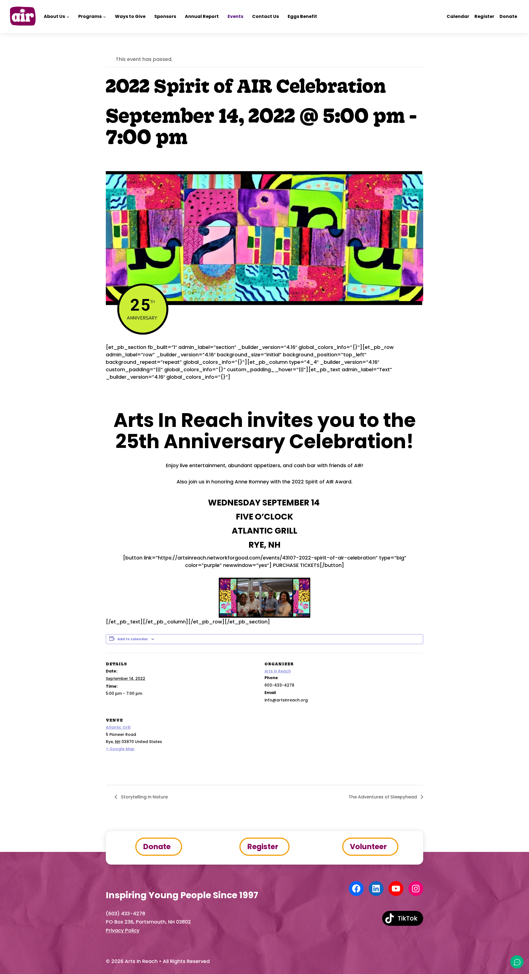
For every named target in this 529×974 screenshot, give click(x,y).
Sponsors (165, 16)
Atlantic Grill (118, 727)
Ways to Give (130, 16)
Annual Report (202, 16)
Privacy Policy (122, 930)
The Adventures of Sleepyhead (383, 797)
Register (484, 16)
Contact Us (265, 16)
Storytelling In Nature (144, 797)
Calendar (458, 16)
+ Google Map (120, 749)
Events (235, 16)
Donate (508, 16)
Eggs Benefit (302, 16)
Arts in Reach (277, 671)
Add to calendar (132, 639)
